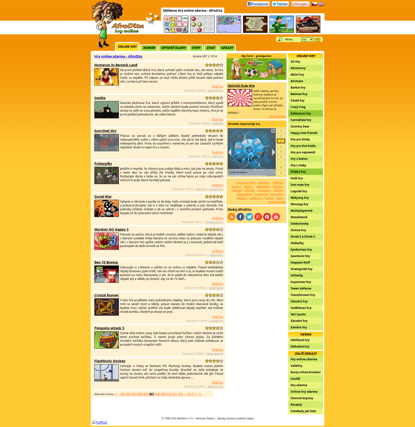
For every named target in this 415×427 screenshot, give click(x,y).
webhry (249, 186)
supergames (244, 194)
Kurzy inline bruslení (306, 372)
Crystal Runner (106, 295)
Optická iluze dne (241, 86)
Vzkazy (227, 48)
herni (279, 198)
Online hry (127, 47)
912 (180, 394)
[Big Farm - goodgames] (256, 78)
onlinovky (264, 190)
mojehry (242, 198)
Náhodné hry (300, 346)
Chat (211, 48)
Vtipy (196, 48)
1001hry (278, 190)
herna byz (277, 194)
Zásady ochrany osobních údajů (235, 418)
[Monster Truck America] (308, 32)
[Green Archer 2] (281, 32)
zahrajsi (237, 190)
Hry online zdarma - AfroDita (118, 56)
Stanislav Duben (205, 418)
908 (157, 394)
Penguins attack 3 (109, 328)
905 (140, 394)
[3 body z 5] (214, 65)
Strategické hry (214, 222)
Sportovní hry (215, 90)
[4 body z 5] (218, 65)
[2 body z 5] (210, 65)
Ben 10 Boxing (106, 262)
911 (174, 394)
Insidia (99, 98)
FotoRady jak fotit (303, 411)
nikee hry (256, 198)
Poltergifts (103, 163)
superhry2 (261, 194)
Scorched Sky (105, 130)
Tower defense (214, 353)
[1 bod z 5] (207, 65)
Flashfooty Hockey (109, 361)
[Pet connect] (176, 32)
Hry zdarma (299, 385)
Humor (149, 48)
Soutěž (295, 379)
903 (128, 394)
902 (122, 394)
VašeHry (296, 366)
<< (195, 394)
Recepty (296, 405)
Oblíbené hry (300, 340)
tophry (269, 198)
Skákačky (218, 123)
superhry (263, 182)
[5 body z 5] (221, 65)
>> (199, 394)
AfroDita (182, 418)
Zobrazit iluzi (277, 116)
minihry (236, 186)
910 (168, 394)
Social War (103, 196)
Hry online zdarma (304, 359)
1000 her (277, 182)
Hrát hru (217, 86)
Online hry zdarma (304, 392)
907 (151, 394)
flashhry (278, 186)
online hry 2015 (245, 182)
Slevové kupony (302, 398)
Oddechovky (216, 255)
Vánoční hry (216, 189)
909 (163, 394)
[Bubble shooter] (229, 32)
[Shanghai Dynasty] (255, 32)
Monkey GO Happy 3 (111, 229)
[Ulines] (202, 32)
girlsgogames (276, 202)
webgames (263, 186)
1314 (190, 394)
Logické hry (216, 320)
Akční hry (218, 156)
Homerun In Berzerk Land (115, 65)
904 (134, 394)
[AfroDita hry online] (116, 33)
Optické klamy (173, 48)
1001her (250, 190)
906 (145, 394)
